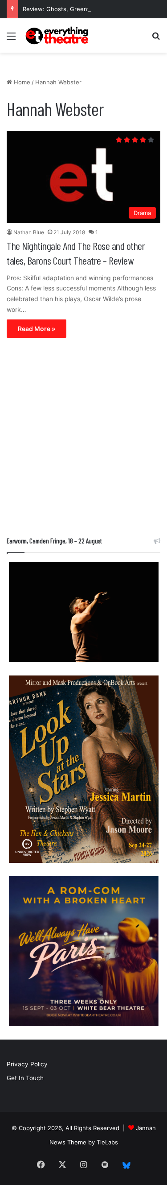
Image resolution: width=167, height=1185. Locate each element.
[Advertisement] (83, 439)
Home (21, 82)
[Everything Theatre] (58, 35)
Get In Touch (25, 1077)
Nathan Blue (28, 232)
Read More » (36, 328)
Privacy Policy (27, 1064)
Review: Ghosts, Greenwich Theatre (73, 8)
